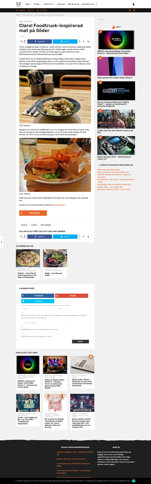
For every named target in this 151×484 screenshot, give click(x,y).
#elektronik (82, 375)
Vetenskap (48, 415)
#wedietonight (22, 415)
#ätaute (24, 225)
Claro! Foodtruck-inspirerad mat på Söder (74, 478)
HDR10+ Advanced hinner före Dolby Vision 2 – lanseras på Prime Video (27, 384)
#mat (28, 269)
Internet (61, 4)
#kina (55, 269)
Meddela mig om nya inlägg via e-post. (36, 336)
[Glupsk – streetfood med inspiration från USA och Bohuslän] (28, 258)
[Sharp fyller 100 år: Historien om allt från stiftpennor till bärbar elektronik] (82, 365)
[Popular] (91, 357)
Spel (28, 4)
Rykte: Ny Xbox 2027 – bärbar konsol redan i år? (114, 158)
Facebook (38, 296)
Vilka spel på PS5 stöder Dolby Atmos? (115, 78)
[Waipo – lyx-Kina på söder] (55, 258)
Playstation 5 (83, 413)
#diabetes (56, 415)
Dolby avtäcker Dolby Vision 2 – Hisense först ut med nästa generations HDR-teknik (54, 384)
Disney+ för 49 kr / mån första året (71, 459)
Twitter (38, 301)
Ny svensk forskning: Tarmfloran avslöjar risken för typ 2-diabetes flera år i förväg (54, 423)
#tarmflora (49, 416)
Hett (32, 10)
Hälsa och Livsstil (51, 413)
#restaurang (45, 225)
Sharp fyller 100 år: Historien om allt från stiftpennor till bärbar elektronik (82, 382)
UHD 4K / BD (21, 413)
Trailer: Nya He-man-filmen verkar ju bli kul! (115, 131)
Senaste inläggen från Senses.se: (117, 165)
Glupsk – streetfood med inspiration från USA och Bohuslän (27, 275)
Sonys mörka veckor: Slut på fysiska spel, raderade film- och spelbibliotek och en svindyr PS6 (81, 423)
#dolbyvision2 (57, 375)
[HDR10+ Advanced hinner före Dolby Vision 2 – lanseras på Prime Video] (28, 365)
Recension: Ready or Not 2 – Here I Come (113, 189)
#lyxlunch (48, 270)
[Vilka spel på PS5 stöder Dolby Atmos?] (116, 66)
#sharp (74, 377)
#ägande (75, 415)
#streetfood (31, 270)
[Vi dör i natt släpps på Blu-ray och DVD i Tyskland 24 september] (28, 403)
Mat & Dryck (73, 4)
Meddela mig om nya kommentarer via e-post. (39, 329)
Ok (134, 481)
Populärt (43, 10)
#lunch (34, 225)
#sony (74, 416)
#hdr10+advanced (28, 377)
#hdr (19, 377)
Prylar (37, 4)
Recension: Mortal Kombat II (108, 170)
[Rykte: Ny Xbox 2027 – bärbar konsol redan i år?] (116, 145)
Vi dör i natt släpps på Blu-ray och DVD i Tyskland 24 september (27, 420)
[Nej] (148, 481)
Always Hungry (58, 205)
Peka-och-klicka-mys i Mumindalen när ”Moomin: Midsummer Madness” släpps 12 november (114, 174)
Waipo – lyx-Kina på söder (53, 274)
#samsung (21, 378)
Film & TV (48, 4)
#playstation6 (83, 415)
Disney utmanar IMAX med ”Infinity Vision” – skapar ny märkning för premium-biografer (113, 104)
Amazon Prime (22, 375)
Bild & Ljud (31, 375)
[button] (96, 4)
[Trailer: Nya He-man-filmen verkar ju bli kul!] (116, 119)
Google (73, 296)
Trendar (21, 10)
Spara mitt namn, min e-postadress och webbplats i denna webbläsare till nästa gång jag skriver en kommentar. (54, 316)
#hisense (52, 377)
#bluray (28, 413)
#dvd (34, 413)
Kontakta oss (88, 4)
